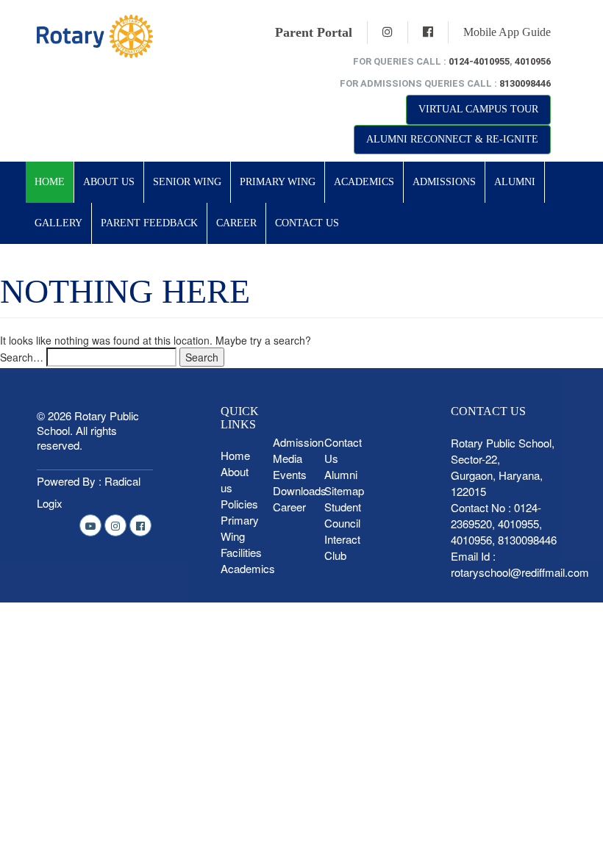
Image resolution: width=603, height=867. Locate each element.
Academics (364, 181)
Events (290, 474)
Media (287, 458)
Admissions (444, 181)
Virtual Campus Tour (478, 109)
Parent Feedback (149, 223)
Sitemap (344, 490)
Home (50, 181)
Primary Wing (277, 181)
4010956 (533, 61)
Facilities (241, 552)
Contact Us (307, 223)
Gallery (58, 223)
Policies (239, 503)
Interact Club (342, 547)
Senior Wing (187, 181)
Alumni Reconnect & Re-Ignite (452, 139)
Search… (21, 357)
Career (236, 223)
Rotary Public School (88, 423)
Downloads (300, 490)
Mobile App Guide (507, 32)
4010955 (518, 523)
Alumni (514, 181)
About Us (109, 181)
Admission (298, 442)
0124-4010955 (479, 61)
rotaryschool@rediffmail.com (520, 572)
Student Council (342, 514)
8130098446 (525, 83)
